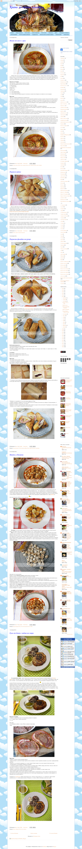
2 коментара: (25, 446)
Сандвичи (62, 208)
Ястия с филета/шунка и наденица (33, 448)
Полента (62, 183)
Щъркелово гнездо (65, 490)
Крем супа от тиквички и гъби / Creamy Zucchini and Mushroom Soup (69, 537)
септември (65, 314)
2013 (63, 340)
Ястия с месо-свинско (29, 165)
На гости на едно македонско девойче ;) (66, 499)
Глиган (14, 165)
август (64, 315)
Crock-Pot (62, 283)
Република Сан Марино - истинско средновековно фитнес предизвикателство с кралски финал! (67, 475)
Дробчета (62, 111)
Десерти (62, 98)
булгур (62, 78)
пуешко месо (63, 197)
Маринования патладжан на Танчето (68, 404)
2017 (63, 333)
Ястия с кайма (29, 626)
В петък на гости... (64, 85)
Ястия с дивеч (63, 265)
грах (16, 165)
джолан (62, 100)
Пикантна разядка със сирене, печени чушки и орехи (66, 458)
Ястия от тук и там (64, 263)
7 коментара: (25, 230)
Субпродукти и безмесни (64, 32)
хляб (61, 250)
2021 (63, 296)
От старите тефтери (64, 161)
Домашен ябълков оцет (65, 654)
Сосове (62, 225)
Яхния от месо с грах (18, 40)
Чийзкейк (62, 256)
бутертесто (63, 80)
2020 (63, 329)
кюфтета (62, 138)
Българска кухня (63, 82)
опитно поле (63, 159)
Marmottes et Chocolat (66, 618)
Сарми (62, 210)
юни (64, 318)
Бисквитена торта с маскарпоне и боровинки (69, 380)
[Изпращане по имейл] (30, 163)
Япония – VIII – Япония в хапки (69, 620)
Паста (20, 626)
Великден (62, 87)
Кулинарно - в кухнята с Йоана (66, 570)
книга (62, 131)
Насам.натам (63, 155)
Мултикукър (63, 154)
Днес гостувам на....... (64, 103)
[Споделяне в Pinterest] (35, 163)
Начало (12, 32)
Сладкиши (62, 217)
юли (64, 317)
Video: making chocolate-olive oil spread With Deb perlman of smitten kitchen (67, 510)
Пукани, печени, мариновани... (69, 416)
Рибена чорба (69, 576)
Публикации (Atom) (36, 836)
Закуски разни (15, 448)
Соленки (62, 223)
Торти (62, 246)
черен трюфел (63, 254)
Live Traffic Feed (68, 639)
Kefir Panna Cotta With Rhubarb (67, 452)
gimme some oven (65, 467)
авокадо (62, 60)
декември (64, 297)
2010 (63, 345)
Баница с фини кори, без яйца (69, 593)
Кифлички (62, 129)
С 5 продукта (63, 205)
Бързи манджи (15, 626)
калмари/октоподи (64, 120)
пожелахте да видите (64, 181)
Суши (62, 234)
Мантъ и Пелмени (16, 454)
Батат (62, 71)
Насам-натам (66, 34)
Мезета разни (63, 150)
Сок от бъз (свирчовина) (68, 398)
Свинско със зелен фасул (65, 647)
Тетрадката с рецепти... (66, 591)
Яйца (26, 448)
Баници (62, 69)
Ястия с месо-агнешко (64, 268)
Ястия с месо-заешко (21, 165)
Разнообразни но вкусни (65, 201)
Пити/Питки (63, 177)
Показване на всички (69, 634)
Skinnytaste (64, 446)
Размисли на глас (63, 199)
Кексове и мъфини (64, 125)
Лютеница (62, 142)
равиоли (52, 494)
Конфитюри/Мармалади (65, 134)
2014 (63, 338)
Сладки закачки (63, 214)
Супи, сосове (27, 32)
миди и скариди (63, 152)
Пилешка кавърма (69, 385)
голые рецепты (65, 564)
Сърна (62, 236)
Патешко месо (63, 172)
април (64, 322)
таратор (62, 239)
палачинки (62, 164)
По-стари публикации (53, 833)
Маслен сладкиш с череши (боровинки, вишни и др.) (69, 546)
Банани (62, 67)
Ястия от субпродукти (65, 261)
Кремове (62, 136)
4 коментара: (25, 827)
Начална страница (34, 833)
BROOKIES (69, 601)
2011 (63, 343)
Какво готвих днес (64, 118)
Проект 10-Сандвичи (64, 194)
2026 (63, 288)
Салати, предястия (35, 32)
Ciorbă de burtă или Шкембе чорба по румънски (69, 484)
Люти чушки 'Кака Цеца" (69, 517)
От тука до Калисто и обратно (66, 515)
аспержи (62, 61)
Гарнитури (63, 91)
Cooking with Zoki (65, 524)
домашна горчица (64, 107)
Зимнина (62, 116)
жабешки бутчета (64, 112)
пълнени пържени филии (28, 308)
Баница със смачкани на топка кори (69, 611)
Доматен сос (63, 105)
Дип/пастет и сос (64, 102)
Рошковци (65, 652)
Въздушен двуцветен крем (69, 553)
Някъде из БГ (63, 157)
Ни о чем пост (64, 565)
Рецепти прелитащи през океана (66, 543)
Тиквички (62, 245)
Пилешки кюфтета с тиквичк (68, 662)
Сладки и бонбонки (64, 215)
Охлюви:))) (62, 163)
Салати (62, 206)
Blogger (54, 846)
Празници (62, 186)
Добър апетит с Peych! (66, 481)
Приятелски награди (64, 190)
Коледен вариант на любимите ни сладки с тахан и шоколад (67, 572)
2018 (63, 332)
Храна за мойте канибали (27, 7)
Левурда (62, 140)
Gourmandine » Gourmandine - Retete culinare (66, 585)
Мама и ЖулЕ (63, 145)
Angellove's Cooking (65, 533)
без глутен (62, 72)
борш (35, 689)
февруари (65, 325)
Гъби (61, 96)
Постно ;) (62, 185)
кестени (62, 127)
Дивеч (56, 32)
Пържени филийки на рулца (20, 239)
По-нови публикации (14, 833)
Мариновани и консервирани (66, 147)
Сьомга (62, 237)
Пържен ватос (15, 172)
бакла (62, 63)
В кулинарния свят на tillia (66, 609)
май (63, 320)
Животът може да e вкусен (67, 552)
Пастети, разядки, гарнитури (24, 34)
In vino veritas (64, 561)
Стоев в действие (64, 230)
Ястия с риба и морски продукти (19, 232)
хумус (62, 252)
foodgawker (64, 452)
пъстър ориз (17, 776)
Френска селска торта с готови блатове (68, 410)
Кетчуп (67, 433)
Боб (61, 76)
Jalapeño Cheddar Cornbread (66, 468)
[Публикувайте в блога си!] (31, 163)
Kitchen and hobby (65, 575)
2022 (63, 294)
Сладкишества (35, 34)
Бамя (61, 65)
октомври (65, 301)
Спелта (62, 228)
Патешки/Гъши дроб (64, 170)
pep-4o (17, 163)
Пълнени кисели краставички (69, 492)
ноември (64, 299)
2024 (63, 291)
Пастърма (62, 168)
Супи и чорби (63, 232)
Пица (61, 179)
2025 (63, 290)
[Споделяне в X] (32, 163)
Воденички (63, 89)
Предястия (62, 188)
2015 (63, 337)
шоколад (62, 257)
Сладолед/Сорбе (64, 219)
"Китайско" (63, 58)
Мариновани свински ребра (68, 649)
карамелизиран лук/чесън (65, 122)
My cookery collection (66, 456)
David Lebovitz (64, 508)
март (64, 323)
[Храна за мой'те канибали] (62, 50)
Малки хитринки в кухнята (65, 143)
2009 (63, 346)
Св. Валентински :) (64, 212)
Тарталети (62, 241)
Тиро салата (68, 427)
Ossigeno (63, 626)
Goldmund (45, 846)
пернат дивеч (63, 175)
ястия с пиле (63, 276)
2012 (63, 341)
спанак (62, 226)
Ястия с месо (43, 32)
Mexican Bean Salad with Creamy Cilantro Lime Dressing (67, 463)
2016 (63, 335)
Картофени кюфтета (68, 422)
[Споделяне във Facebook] (33, 163)
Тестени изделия (14, 34)
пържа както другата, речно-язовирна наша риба (19, 211)
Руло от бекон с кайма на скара (22, 633)
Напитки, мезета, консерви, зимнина (46, 34)
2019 (63, 330)
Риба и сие (51, 32)
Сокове (62, 221)
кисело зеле (29, 689)
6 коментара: (25, 163)
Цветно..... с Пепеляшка (66, 471)
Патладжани (63, 174)
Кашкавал (62, 123)
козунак (62, 133)
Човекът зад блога (19, 32)
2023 (63, 293)
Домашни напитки (64, 109)
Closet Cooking (64, 461)
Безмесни (62, 74)
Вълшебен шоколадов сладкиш (68, 502)
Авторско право (58, 34)
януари (64, 327)
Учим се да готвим (64, 248)
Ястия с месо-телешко (38, 165)
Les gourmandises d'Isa (66, 600)
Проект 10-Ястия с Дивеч (65, 195)
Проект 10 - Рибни (64, 192)
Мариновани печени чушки (68, 392)
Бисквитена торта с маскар (68, 659)
